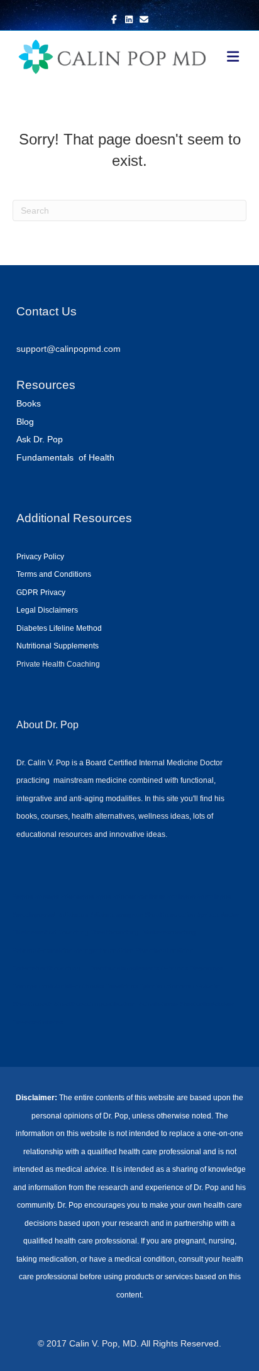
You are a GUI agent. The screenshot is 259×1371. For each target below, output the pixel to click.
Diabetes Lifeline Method (59, 628)
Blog (25, 422)
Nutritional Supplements (57, 646)
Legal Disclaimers (47, 610)
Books (28, 403)
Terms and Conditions (53, 574)
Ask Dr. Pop (39, 439)
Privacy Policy (40, 556)
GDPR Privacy (40, 592)
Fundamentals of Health (65, 457)
